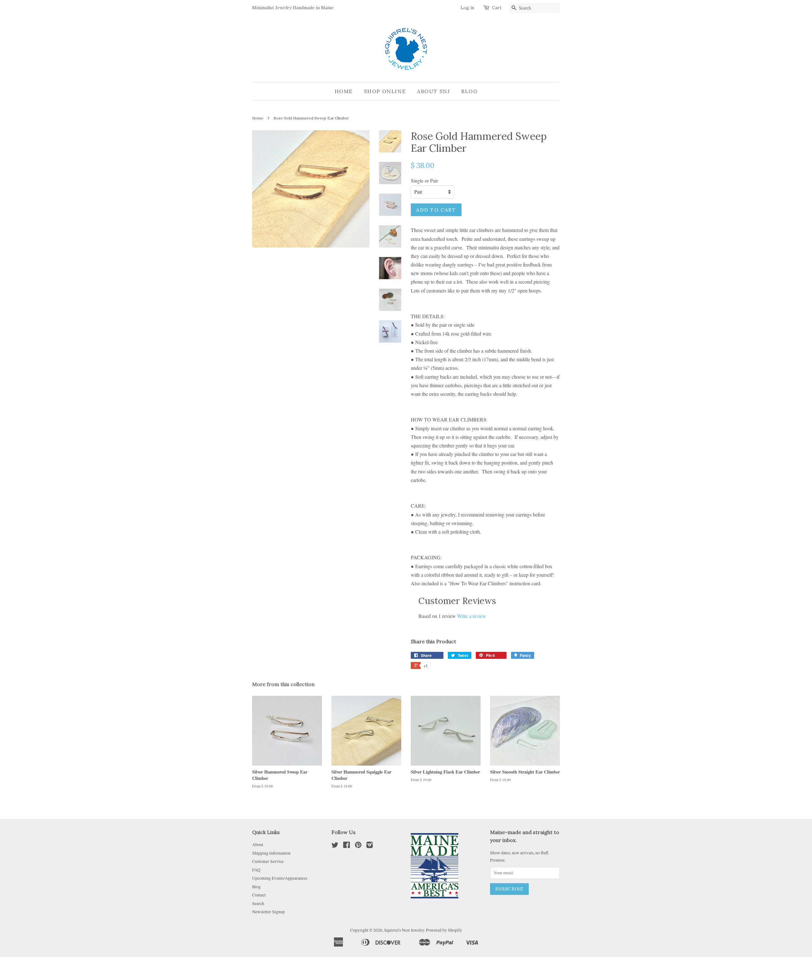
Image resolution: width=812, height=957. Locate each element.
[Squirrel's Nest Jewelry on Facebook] (346, 846)
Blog (469, 91)
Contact (259, 895)
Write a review (471, 616)
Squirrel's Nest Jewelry (404, 930)
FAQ (256, 870)
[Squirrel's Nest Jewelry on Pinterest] (358, 846)
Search (258, 903)
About (257, 844)
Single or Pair (424, 180)
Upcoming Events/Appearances (279, 878)
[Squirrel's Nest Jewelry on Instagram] (369, 846)
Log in (467, 7)
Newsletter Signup (268, 912)
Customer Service (268, 861)
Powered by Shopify (444, 930)
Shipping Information (271, 853)
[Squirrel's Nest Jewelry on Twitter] (334, 846)
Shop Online (385, 91)
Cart (496, 7)
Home (344, 91)
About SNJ (433, 91)
